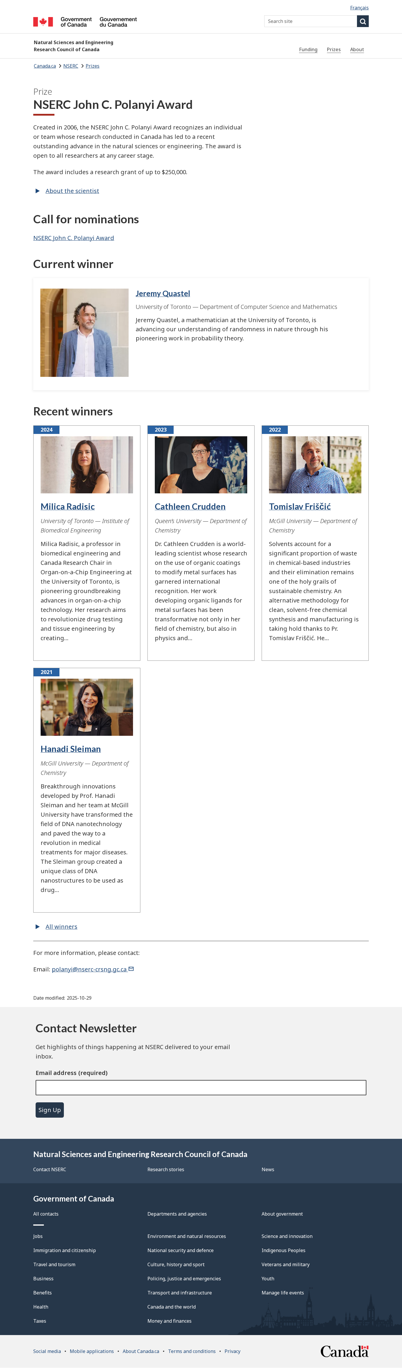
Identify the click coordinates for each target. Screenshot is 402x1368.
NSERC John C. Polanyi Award (73, 238)
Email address (56, 1073)
